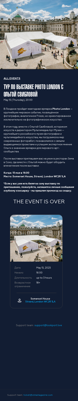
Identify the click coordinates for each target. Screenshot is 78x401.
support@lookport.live (48, 325)
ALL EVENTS (12, 78)
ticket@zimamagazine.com (38, 395)
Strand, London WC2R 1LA (40, 302)
